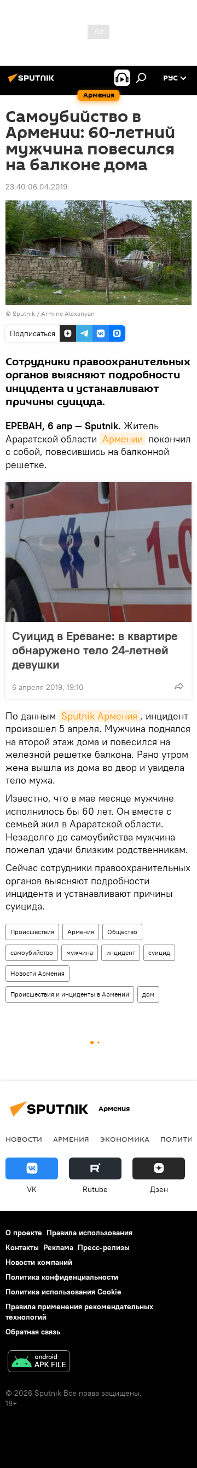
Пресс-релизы (104, 1247)
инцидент (120, 952)
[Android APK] (39, 1362)
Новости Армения (37, 973)
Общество (122, 932)
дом (148, 994)
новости (23, 1139)
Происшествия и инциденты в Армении (69, 994)
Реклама (58, 1247)
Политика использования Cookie (63, 1292)
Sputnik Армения (99, 716)
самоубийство (31, 952)
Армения (80, 932)
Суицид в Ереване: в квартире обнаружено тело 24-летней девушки (95, 650)
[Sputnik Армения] (32, 82)
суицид (159, 952)
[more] (179, 686)
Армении (122, 439)
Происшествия (32, 932)
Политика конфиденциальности (61, 1277)
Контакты (22, 1247)
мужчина (79, 952)
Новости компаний (38, 1262)
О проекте (23, 1232)
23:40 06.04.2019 (36, 187)
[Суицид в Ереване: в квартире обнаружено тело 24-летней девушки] (98, 552)
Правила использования (89, 1232)
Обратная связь (32, 1332)
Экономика (124, 1139)
